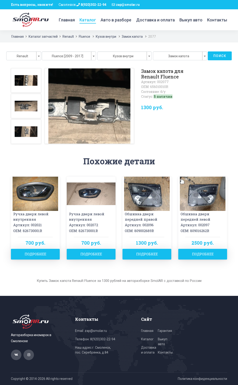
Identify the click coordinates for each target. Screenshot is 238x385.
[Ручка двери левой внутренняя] (35, 193)
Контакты (217, 19)
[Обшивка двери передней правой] (146, 193)
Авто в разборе (116, 19)
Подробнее (35, 254)
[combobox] (23, 55)
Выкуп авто (190, 19)
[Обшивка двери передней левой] (202, 193)
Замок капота (132, 36)
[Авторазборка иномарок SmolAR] (30, 19)
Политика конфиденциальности (202, 379)
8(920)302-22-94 (93, 5)
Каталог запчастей (43, 36)
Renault (68, 36)
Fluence (85, 36)
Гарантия (165, 331)
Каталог (87, 19)
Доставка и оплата (155, 19)
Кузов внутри (106, 36)
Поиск (219, 56)
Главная (67, 19)
